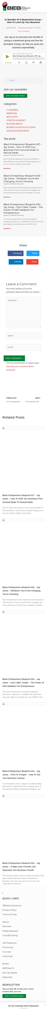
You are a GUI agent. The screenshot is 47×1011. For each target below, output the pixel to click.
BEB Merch (8, 968)
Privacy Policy (9, 910)
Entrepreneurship (25, 28)
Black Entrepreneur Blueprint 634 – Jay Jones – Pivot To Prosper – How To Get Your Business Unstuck (21, 774)
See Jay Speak (9, 973)
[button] (16, 253)
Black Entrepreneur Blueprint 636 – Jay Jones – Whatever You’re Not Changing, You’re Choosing (23, 178)
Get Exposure (9, 943)
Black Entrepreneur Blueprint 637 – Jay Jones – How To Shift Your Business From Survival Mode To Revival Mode (23, 148)
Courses (6, 952)
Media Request (10, 931)
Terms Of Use (9, 914)
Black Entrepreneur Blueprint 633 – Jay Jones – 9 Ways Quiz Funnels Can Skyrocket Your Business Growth (21, 866)
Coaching (7, 956)
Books (5, 963)
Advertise (7, 977)
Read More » (7, 168)
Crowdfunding (10, 935)
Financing (7, 947)
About (5, 922)
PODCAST (37, 28)
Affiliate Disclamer (11, 905)
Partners (6, 926)
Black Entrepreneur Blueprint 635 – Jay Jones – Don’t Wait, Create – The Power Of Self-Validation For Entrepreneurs (23, 208)
